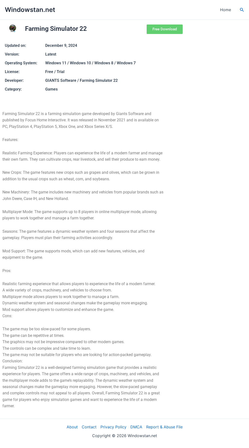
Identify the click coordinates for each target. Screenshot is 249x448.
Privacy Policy (113, 426)
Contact (89, 426)
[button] (242, 10)
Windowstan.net (30, 9)
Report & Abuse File (164, 426)
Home (225, 9)
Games (51, 89)
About (72, 426)
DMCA (136, 426)
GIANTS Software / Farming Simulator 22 (81, 80)
